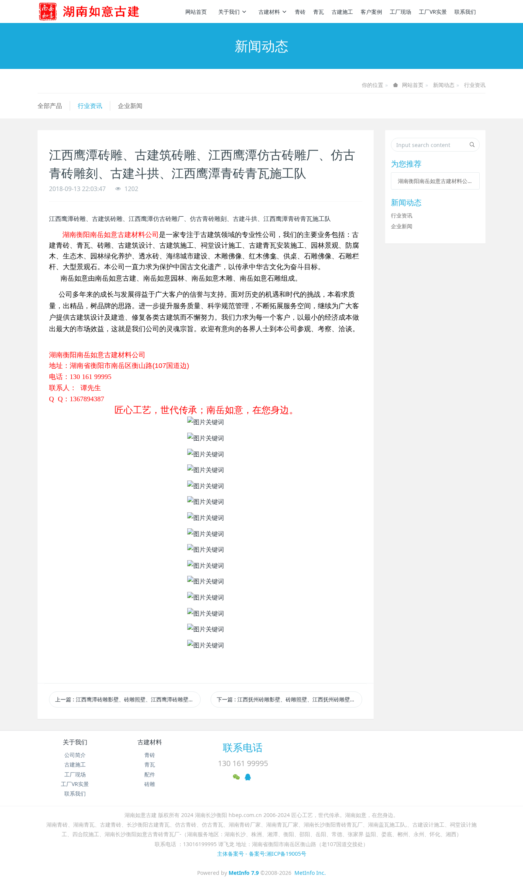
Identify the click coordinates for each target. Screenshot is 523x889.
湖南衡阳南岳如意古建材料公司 (435, 181)
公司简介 (75, 754)
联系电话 (243, 747)
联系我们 (465, 11)
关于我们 (229, 11)
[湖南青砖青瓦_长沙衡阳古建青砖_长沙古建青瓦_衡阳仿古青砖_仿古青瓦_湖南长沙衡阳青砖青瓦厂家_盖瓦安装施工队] (101, 11)
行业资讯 (474, 84)
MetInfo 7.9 (244, 872)
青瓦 (318, 11)
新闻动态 (443, 84)
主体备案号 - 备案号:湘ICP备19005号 (261, 853)
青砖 (300, 11)
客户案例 (371, 11)
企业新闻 (130, 105)
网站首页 (196, 11)
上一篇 (128, 699)
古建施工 (342, 11)
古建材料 (269, 11)
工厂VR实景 (433, 11)
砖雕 (149, 784)
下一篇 (289, 699)
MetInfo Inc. (310, 872)
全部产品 (50, 105)
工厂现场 (400, 11)
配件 (149, 774)
